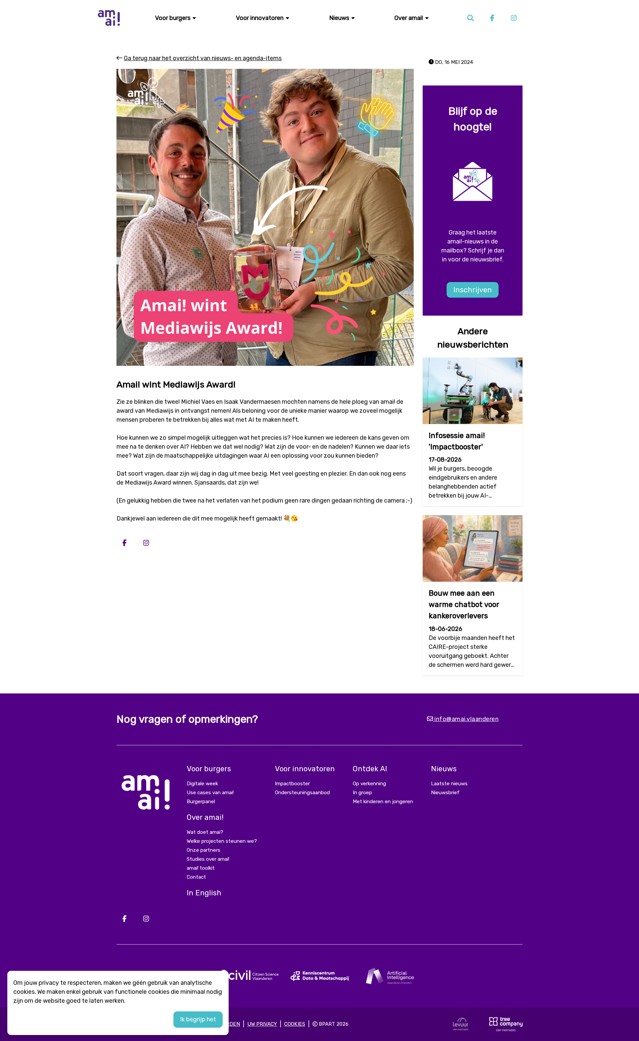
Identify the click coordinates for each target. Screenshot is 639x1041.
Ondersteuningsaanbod (302, 793)
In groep (362, 793)
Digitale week (202, 784)
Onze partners (203, 850)
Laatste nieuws (449, 784)
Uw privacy (262, 1024)
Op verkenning (369, 784)
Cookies (294, 1024)
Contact (196, 877)
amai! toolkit (201, 868)
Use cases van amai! (210, 793)
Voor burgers (173, 18)
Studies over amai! (208, 859)
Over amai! (409, 18)
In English (204, 892)
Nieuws (339, 18)
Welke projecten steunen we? (222, 841)
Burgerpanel (201, 802)
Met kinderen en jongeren (383, 802)
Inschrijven (472, 289)
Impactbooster (292, 784)
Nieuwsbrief (445, 793)
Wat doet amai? (205, 832)
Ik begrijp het (198, 1019)
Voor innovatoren (260, 18)
